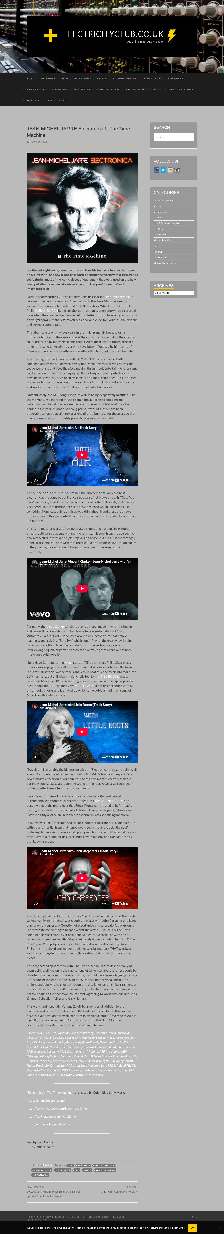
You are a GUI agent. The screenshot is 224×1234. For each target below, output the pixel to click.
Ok (192, 1227)
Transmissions (161, 257)
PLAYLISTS (33, 100)
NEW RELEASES (35, 89)
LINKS (48, 100)
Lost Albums (160, 234)
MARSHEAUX (84, 686)
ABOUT (63, 100)
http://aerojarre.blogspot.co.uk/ (48, 1124)
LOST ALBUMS (82, 89)
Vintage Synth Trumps (165, 263)
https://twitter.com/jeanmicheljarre (51, 1116)
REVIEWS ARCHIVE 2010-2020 (143, 89)
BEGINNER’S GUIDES (124, 78)
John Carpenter (42, 1170)
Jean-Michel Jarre (117, 296)
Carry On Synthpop (163, 200)
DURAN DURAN (46, 310)
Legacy (157, 217)
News (156, 246)
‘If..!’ (54, 686)
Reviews (47, 1165)
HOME (30, 78)
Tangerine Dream (105, 1170)
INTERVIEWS (47, 78)
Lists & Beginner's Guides (166, 223)
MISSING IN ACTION (108, 89)
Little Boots (63, 1170)
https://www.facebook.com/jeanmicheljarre (57, 1108)
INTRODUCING (59, 89)
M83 (77, 1170)
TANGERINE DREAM (108, 801)
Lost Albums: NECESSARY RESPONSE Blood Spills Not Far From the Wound (54, 1192)
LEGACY (101, 78)
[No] (220, 1227)
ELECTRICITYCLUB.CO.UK (50, 1217)
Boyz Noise (84, 1165)
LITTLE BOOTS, (108, 676)
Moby (69, 662)
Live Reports (160, 229)
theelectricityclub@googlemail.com (100, 1217)
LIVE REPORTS (176, 78)
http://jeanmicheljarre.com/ (46, 1100)
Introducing (160, 211)
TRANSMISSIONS (152, 78)
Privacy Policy (36, 1220)
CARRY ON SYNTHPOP (181, 89)
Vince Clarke (55, 626)
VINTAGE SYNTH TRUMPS (76, 78)
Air (71, 1165)
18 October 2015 (38, 142)
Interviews (159, 206)
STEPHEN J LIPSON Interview (119, 1189)
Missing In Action (162, 240)
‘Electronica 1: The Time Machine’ (50, 1092)
